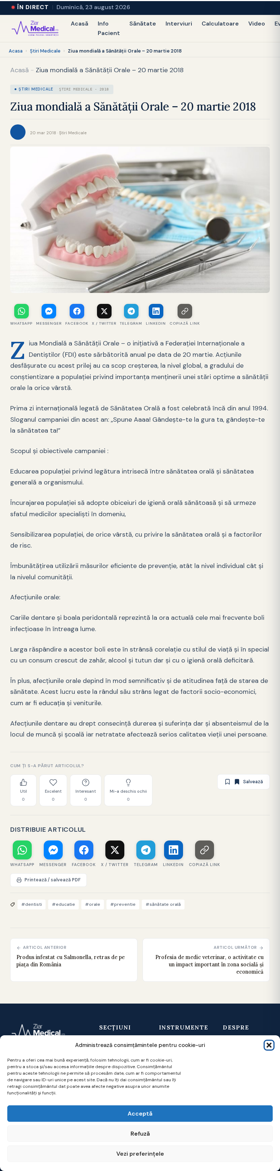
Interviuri (179, 23)
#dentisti (31, 904)
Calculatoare (220, 23)
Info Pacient (109, 28)
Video (256, 23)
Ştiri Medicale (45, 51)
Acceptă (140, 1113)
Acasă (79, 23)
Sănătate (142, 23)
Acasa (16, 51)
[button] (269, 1045)
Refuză (140, 1133)
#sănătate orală (163, 904)
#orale (92, 904)
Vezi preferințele (140, 1154)
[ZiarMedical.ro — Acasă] (38, 1032)
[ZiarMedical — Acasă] (35, 28)
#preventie (123, 904)
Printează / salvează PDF (52, 880)
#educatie (63, 904)
